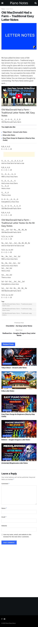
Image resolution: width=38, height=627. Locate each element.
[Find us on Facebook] (1, 619)
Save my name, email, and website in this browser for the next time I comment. (17, 536)
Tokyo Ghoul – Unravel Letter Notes (15, 132)
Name (4, 508)
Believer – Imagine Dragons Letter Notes (15, 440)
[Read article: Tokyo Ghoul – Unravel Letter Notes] (19, 357)
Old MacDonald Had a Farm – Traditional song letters (17, 314)
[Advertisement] (19, 53)
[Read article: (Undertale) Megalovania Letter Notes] (19, 452)
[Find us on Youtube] (4, 619)
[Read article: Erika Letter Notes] (19, 380)
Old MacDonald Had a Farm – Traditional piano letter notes (17, 305)
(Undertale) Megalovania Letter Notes (14, 463)
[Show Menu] (2, 3)
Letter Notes (9, 9)
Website (4, 526)
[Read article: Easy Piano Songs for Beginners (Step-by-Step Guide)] (19, 403)
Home (3, 9)
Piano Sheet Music (11, 623)
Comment (5, 484)
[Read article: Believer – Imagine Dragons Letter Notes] (19, 429)
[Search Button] (36, 3)
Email (4, 517)
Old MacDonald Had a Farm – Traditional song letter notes (17, 309)
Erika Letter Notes (9, 135)
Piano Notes (19, 3)
